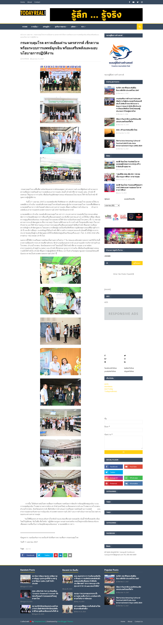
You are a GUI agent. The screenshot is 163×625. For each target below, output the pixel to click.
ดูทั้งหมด (136, 263)
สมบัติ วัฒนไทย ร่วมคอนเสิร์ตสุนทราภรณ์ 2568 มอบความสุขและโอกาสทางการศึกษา (129, 187)
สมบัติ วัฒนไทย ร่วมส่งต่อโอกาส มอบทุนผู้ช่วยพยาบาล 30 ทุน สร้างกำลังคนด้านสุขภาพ (128, 164)
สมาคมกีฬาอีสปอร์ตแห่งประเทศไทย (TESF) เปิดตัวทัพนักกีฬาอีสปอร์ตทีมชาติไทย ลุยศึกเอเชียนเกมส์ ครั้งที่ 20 (45, 608)
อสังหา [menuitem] (73, 27)
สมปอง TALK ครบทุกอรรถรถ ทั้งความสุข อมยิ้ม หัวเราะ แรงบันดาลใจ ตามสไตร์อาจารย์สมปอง (87, 596)
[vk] (133, 483)
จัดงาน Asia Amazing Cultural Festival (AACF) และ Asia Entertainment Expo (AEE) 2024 (129, 143)
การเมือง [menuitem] (34, 27)
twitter (129, 368)
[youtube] (133, 2)
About (29, 2)
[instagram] (141, 2)
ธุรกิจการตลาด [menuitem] (60, 27)
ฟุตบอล (107, 199)
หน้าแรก (23, 35)
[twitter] (137, 2)
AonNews (25, 59)
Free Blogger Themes (65, 621)
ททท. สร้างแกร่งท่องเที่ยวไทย (126, 130)
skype (129, 371)
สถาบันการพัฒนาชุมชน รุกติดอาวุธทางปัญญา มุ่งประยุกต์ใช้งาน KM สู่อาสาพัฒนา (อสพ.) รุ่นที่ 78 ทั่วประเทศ (44, 580)
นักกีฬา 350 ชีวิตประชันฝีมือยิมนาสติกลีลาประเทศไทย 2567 (127, 89)
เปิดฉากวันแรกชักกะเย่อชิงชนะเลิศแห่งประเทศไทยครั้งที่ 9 (128, 120)
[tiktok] (133, 472)
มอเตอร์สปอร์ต (129, 199)
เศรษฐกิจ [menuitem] (46, 27)
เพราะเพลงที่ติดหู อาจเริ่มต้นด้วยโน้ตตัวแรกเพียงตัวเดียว (87, 607)
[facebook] (129, 2)
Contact (37, 2)
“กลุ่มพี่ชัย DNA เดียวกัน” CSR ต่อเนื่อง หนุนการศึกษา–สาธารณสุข (128, 175)
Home (22, 2)
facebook (110, 368)
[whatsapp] (133, 478)
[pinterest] (113, 483)
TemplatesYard (39, 621)
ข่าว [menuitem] (82, 27)
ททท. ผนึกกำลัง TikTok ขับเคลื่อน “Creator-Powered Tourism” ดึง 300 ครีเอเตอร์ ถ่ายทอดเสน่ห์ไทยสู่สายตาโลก (45, 595)
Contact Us (139, 621)
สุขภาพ (29, 35)
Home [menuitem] (24, 27)
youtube (110, 371)
